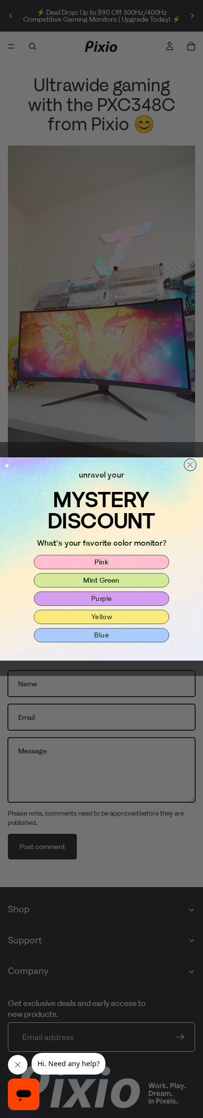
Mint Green (101, 580)
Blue (101, 635)
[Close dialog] (190, 465)
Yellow (101, 617)
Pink (101, 562)
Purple (101, 598)
